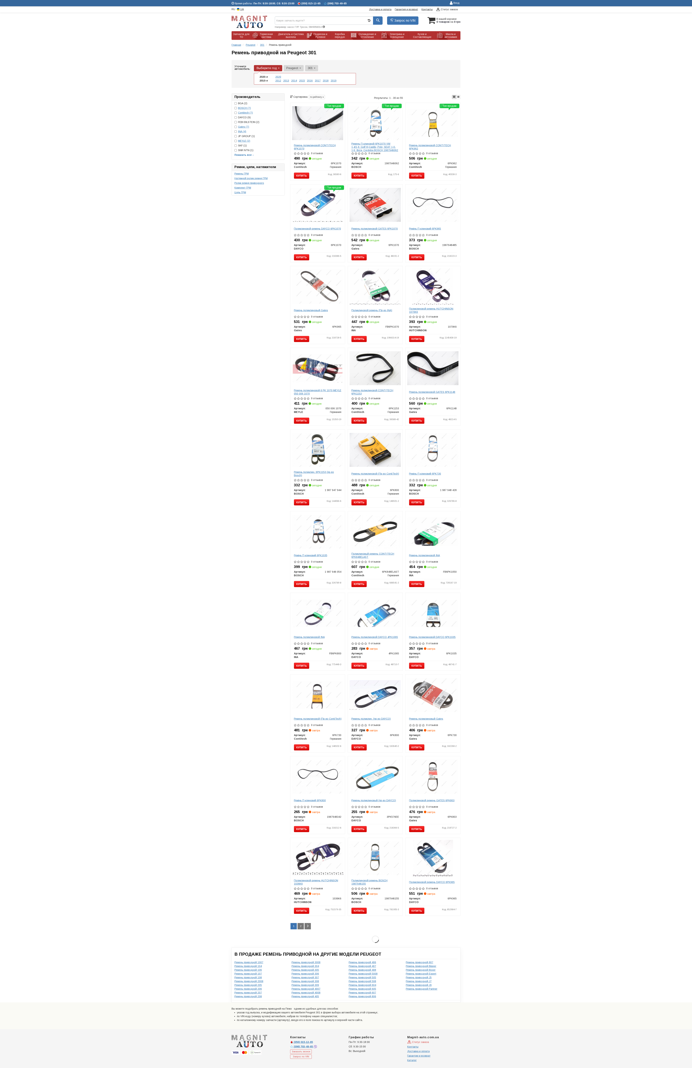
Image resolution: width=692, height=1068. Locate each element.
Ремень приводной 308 (305, 981)
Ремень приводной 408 (362, 969)
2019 (333, 80)
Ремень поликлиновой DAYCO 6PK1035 (432, 637)
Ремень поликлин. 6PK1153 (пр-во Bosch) (314, 474)
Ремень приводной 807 (419, 962)
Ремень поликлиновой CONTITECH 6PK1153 (372, 392)
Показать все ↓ (244, 154)
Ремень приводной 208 (248, 996)
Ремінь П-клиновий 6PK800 (310, 800)
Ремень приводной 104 (248, 966)
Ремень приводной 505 (362, 977)
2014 (294, 80)
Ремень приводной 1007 (248, 962)
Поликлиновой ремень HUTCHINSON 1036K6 (316, 882)
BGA (242, 103)
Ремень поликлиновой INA (424, 555)
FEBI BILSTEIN (248, 122)
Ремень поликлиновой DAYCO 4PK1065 (374, 637)
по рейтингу (316, 97)
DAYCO (244, 117)
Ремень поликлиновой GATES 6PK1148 (432, 392)
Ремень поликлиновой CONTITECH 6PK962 (430, 147)
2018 (326, 80)
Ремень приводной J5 (419, 977)
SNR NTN (245, 150)
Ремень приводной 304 (305, 966)
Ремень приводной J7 (419, 981)
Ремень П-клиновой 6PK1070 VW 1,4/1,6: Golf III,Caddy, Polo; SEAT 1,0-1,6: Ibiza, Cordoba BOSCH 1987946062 (374, 147)
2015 (302, 80)
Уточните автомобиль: (242, 67)
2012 (278, 80)
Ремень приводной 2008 (248, 981)
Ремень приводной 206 (248, 988)
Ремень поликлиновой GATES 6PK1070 (374, 228)
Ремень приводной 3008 (306, 962)
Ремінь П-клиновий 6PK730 (425, 473)
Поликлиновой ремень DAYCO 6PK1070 (317, 228)
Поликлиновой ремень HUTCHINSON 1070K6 (431, 310)
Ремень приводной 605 (362, 988)
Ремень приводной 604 (362, 985)
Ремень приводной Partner (421, 988)
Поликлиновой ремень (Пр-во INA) (371, 310)
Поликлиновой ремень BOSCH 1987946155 (369, 882)
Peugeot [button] (292, 68)
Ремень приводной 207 (248, 992)
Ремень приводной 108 (248, 977)
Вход (456, 2)
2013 (286, 80)
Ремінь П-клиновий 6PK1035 (310, 555)
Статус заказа (449, 9)
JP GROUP (246, 136)
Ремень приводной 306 (305, 973)
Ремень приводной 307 (305, 977)
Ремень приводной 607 (362, 992)
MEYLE (244, 140)
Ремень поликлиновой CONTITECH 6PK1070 (315, 147)
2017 (318, 80)
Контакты (427, 9)
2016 (310, 80)
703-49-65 (304, 1046)
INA (242, 131)
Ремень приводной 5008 (363, 973)
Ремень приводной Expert (421, 973)
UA (242, 9)
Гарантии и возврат (419, 1055)
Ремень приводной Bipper (421, 966)
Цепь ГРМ (240, 192)
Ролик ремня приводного (249, 183)
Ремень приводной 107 (248, 973)
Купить (301, 175)
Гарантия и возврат (406, 9)
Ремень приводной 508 (362, 981)
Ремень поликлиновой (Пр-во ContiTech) (375, 473)
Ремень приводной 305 (305, 969)
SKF (242, 145)
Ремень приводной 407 (362, 966)
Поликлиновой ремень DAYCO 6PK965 (432, 882)
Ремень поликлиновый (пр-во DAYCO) (373, 800)
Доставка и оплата (380, 9)
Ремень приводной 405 (305, 996)
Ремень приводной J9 (419, 985)
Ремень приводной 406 (362, 962)
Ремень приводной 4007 (306, 988)
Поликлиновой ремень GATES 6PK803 (431, 800)
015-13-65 (303, 1042)
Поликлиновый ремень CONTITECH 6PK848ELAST (372, 555)
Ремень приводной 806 (362, 996)
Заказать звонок (301, 1051)
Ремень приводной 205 (248, 985)
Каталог (412, 1060)
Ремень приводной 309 (305, 985)
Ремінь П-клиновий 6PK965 (425, 228)
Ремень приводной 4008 (306, 992)
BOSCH (244, 108)
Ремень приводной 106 (248, 969)
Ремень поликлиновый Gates (311, 310)
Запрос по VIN (404, 20)
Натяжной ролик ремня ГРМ (251, 178)
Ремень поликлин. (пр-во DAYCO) (371, 718)
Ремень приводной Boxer (421, 969)
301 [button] (311, 68)
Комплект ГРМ (242, 187)
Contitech (245, 112)
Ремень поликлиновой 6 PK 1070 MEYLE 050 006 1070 (317, 392)
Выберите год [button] (267, 68)
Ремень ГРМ (241, 173)
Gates (243, 126)
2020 (278, 76)
